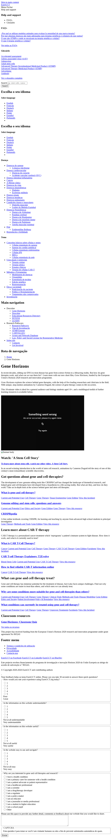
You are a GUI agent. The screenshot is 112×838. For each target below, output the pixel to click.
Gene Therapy (43, 498)
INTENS (16, 318)
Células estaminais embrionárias (25, 250)
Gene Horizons (18, 311)
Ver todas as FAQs (9, 45)
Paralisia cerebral (19, 215)
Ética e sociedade (14, 287)
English (10, 103)
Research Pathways (20, 325)
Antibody (5, 73)
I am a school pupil (15, 807)
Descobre (16, 313)
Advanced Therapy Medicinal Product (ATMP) (21, 68)
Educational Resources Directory (26, 316)
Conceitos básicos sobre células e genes (24, 242)
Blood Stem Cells (8, 562)
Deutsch (10, 108)
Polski (9, 113)
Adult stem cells (8, 63)
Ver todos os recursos (10, 627)
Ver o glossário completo (11, 78)
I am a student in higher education (21, 804)
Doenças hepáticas (15, 197)
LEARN (16, 321)
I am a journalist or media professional (23, 801)
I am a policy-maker (15, 796)
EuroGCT (5, 5)
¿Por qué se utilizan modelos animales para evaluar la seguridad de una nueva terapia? (38, 33)
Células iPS (17, 252)
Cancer (4, 548)
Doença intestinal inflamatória (19, 178)
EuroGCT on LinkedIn (32, 658)
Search (4, 83)
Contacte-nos (12, 653)
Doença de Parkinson (21, 222)
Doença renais (13, 195)
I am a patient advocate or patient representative (27, 782)
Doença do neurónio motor (23, 219)
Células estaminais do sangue (24, 245)
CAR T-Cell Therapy (65, 548)
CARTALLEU (18, 333)
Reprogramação (19, 284)
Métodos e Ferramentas (17, 272)
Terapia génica (18, 265)
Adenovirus (6, 61)
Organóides (17, 277)
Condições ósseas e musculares (20, 202)
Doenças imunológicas (16, 187)
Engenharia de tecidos (21, 279)
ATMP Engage (18, 330)
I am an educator (14, 799)
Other (9, 809)
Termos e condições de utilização (21, 646)
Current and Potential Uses (12, 498)
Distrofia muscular (20, 205)
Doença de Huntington (22, 217)
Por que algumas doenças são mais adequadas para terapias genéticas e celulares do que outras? (42, 36)
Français (10, 105)
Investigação (12, 297)
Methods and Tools (22, 524)
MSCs (14, 255)
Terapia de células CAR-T (23, 270)
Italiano (10, 110)
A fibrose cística (13, 183)
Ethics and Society (33, 508)
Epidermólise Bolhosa (21, 229)
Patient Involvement (26, 599)
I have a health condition (17, 777)
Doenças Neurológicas (16, 210)
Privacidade (12, 648)
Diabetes (16, 190)
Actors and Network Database (25, 335)
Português (11, 118)
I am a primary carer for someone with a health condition (31, 779)
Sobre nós (11, 340)
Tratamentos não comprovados (25, 294)
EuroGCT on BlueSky (52, 658)
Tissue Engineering (58, 498)
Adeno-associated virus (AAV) (14, 59)
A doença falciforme (21, 168)
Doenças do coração (21, 173)
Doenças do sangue (15, 165)
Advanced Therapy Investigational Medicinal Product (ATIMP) (28, 66)
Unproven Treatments (59, 610)
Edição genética (19, 282)
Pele (8, 227)
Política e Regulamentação (23, 292)
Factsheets (91, 548)
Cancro (10, 180)
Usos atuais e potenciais (17, 260)
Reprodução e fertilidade (17, 232)
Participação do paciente (22, 289)
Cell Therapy (30, 498)
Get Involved (17, 345)
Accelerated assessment (11, 56)
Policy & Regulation (44, 599)
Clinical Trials (56, 597)
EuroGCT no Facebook (11, 658)
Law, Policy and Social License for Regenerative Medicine (37, 338)
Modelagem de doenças (22, 274)
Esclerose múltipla (20, 192)
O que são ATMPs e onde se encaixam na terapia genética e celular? (30, 38)
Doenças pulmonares (16, 200)
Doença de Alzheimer (21, 212)
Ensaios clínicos (19, 267)
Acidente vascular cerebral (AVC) (26, 175)
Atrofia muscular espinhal (23, 224)
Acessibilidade (13, 651)
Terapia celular (18, 262)
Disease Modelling (87, 597)
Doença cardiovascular (16, 170)
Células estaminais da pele (23, 257)
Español (10, 115)
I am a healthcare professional (19, 785)
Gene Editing (72, 498)
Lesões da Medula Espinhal (24, 207)
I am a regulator (13, 793)
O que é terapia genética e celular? (16, 41)
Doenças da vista (14, 185)
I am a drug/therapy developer (19, 790)
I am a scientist (13, 788)
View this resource (74, 508)
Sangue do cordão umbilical (24, 247)
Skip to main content (10, 2)
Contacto (16, 343)
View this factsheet (87, 498)
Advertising (6, 71)
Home (9, 357)
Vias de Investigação (21, 328)
